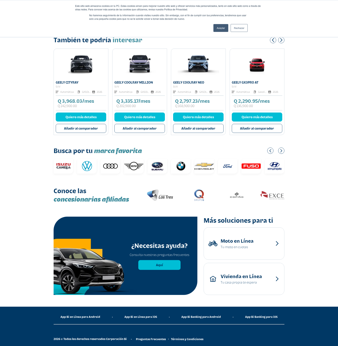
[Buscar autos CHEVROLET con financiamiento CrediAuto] (163, 166)
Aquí (159, 265)
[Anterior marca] (270, 151)
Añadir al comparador (81, 128)
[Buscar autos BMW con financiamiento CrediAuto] (140, 166)
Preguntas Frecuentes (151, 339)
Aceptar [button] (221, 28)
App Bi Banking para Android (201, 316)
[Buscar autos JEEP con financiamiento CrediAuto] (257, 166)
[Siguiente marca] (281, 151)
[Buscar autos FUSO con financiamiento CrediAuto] (210, 166)
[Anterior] (273, 40)
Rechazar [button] (239, 28)
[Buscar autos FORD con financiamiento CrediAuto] (187, 166)
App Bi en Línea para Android (80, 316)
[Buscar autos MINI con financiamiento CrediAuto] (93, 166)
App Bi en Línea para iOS (140, 316)
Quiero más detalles (81, 117)
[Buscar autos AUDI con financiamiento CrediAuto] (70, 166)
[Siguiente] (281, 40)
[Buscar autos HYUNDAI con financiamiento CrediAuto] (234, 166)
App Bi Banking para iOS (261, 316)
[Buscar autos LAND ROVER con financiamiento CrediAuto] (281, 166)
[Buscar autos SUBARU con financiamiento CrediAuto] (117, 166)
